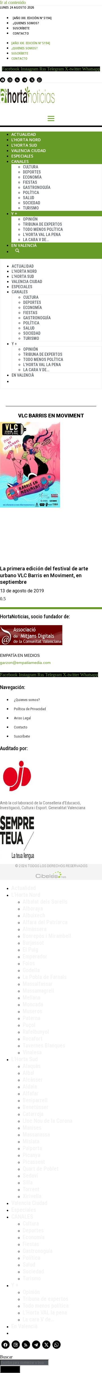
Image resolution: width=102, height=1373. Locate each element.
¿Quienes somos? (26, 23)
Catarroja (33, 1113)
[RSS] (17, 79)
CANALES (22, 1216)
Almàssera (34, 929)
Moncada (33, 1004)
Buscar (17, 250)
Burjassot (33, 942)
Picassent (34, 1161)
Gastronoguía (36, 187)
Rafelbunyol (36, 1031)
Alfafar (31, 1093)
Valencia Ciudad (28, 150)
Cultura (30, 167)
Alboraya (33, 908)
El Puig (30, 949)
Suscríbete (21, 28)
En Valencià (24, 245)
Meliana (31, 997)
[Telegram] (24, 79)
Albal (28, 1072)
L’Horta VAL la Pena (42, 234)
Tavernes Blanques (44, 1045)
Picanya (31, 1155)
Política (31, 192)
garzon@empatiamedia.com (25, 662)
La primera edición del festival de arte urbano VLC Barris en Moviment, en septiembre (44, 575)
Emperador (35, 956)
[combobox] (24, 1363)
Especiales (22, 156)
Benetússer (35, 1107)
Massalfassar (38, 983)
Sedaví (30, 1175)
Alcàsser (33, 1079)
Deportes (32, 172)
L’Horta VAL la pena (45, 1312)
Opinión (30, 219)
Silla (28, 1182)
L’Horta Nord (26, 139)
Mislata (31, 1141)
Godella (31, 970)
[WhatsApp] (39, 79)
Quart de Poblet (41, 1168)
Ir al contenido (13, 2)
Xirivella (32, 1196)
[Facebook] (2, 79)
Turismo (31, 208)
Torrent (31, 1189)
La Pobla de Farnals (45, 977)
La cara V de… (36, 239)
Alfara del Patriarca (45, 922)
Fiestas (30, 182)
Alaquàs (32, 1066)
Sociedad (31, 203)
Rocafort (32, 1038)
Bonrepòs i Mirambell (47, 935)
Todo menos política (43, 229)
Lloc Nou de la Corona (47, 1120)
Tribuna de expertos (42, 224)
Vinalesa (32, 1052)
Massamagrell (38, 990)
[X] (32, 79)
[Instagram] (9, 79)
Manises (32, 1127)
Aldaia (30, 1086)
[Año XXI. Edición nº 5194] (32, 18)
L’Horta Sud (24, 145)
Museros (32, 1011)
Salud (28, 197)
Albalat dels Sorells (45, 901)
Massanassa (36, 1134)
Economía (32, 177)
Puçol (29, 1024)
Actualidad (23, 134)
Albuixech (34, 915)
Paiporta (32, 1148)
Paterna (31, 1018)
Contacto (21, 33)
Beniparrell (35, 1100)
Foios (29, 963)
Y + (14, 213)
